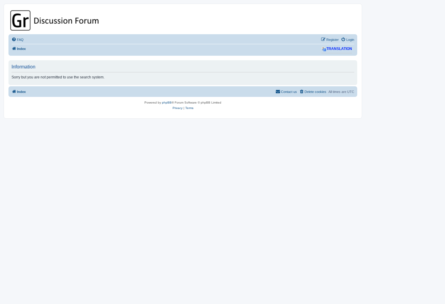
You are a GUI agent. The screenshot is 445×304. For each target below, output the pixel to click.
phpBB (167, 102)
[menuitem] (18, 39)
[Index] (183, 20)
